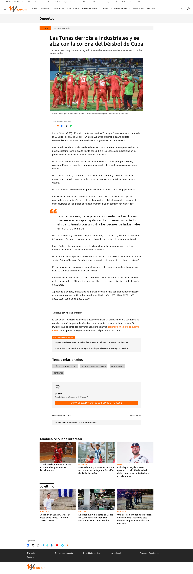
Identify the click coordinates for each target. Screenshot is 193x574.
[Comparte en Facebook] (62, 126)
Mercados (138, 9)
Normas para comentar (64, 553)
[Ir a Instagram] (38, 545)
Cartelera (73, 9)
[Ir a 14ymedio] (19, 9)
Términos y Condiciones (149, 553)
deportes (58, 373)
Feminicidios (39, 2)
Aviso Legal (116, 553)
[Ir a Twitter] (33, 545)
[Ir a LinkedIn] (52, 545)
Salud (24, 2)
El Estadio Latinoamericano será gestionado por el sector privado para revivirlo (91, 348)
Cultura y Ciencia (120, 9)
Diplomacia (68, 2)
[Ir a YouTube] (57, 545)
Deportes (59, 9)
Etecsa (30, 2)
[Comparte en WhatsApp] (71, 126)
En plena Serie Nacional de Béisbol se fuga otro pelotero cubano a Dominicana (91, 342)
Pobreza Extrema (98, 2)
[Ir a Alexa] (63, 545)
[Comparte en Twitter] (66, 126)
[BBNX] (36, 567)
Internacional (89, 9)
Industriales (117, 366)
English (151, 9)
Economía (46, 9)
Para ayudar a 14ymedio (61, 28)
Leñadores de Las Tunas (65, 366)
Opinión (104, 9)
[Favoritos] (53, 126)
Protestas (58, 2)
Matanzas (86, 2)
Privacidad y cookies (91, 553)
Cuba (35, 9)
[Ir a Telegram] (43, 545)
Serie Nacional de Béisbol (94, 366)
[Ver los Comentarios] (58, 126)
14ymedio (31, 553)
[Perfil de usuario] (188, 8)
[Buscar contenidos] (182, 9)
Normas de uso (135, 415)
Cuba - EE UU (135, 2)
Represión (77, 2)
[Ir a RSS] (68, 545)
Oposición (110, 2)
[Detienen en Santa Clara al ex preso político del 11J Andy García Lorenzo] (58, 499)
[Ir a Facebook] (28, 545)
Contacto (30, 557)
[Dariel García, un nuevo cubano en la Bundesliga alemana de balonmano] (58, 452)
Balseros (49, 2)
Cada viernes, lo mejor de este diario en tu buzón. (96, 403)
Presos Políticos (122, 2)
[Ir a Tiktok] (47, 545)
